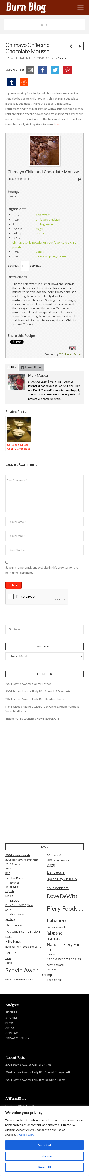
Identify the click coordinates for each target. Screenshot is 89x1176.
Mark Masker (38, 375)
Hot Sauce (13, 925)
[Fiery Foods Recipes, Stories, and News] (30, 7)
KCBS (8, 936)
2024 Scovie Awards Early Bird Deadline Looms (35, 699)
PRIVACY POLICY (17, 1038)
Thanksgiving (54, 979)
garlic (8, 909)
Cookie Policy (25, 1134)
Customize (45, 1156)
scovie (8, 962)
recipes (51, 953)
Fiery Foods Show (65, 908)
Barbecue (56, 872)
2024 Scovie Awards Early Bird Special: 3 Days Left (37, 691)
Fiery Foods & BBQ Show (19, 905)
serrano (51, 969)
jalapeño (55, 933)
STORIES (11, 1017)
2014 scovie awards (17, 855)
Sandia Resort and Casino (65, 959)
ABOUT (10, 1027)
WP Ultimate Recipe (70, 354)
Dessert (12, 58)
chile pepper (12, 886)
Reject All (44, 1167)
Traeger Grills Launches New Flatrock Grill (32, 718)
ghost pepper (17, 913)
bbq (7, 873)
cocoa (40, 233)
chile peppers (58, 888)
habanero (57, 920)
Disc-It (9, 895)
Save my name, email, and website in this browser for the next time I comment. (41, 570)
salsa (8, 958)
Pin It (72, 348)
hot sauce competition (22, 931)
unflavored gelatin (48, 219)
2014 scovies (55, 855)
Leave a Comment (58, 58)
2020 (51, 865)
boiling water (44, 224)
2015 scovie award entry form (21, 859)
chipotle (9, 891)
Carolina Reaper (15, 878)
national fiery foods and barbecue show (23, 946)
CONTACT (12, 1033)
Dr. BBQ (15, 900)
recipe (10, 952)
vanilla (40, 252)
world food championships (19, 979)
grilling (10, 919)
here (57, 124)
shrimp (47, 975)
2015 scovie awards (58, 860)
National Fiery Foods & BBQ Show (65, 944)
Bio (13, 367)
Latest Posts (33, 367)
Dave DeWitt (62, 896)
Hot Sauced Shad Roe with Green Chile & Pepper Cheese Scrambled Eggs (42, 709)
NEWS (9, 1022)
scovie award (55, 964)
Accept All (44, 1145)
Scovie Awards (23, 970)
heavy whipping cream (51, 256)
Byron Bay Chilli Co (62, 879)
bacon (8, 868)
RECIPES (11, 1012)
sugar (39, 229)
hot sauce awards (56, 926)
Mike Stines (13, 941)
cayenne (14, 882)
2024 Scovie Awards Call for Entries (28, 683)
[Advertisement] (44, 785)
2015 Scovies (12, 864)
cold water (43, 215)
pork (49, 950)
